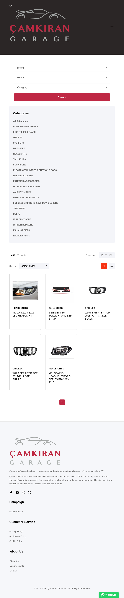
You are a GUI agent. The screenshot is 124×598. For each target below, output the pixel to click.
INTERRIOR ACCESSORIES (26, 186)
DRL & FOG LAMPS (23, 175)
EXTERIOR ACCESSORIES (26, 181)
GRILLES (17, 137)
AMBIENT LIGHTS (22, 192)
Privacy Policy (16, 531)
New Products (16, 511)
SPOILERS (18, 143)
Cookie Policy (15, 541)
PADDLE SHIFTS (21, 235)
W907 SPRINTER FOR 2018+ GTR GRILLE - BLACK (97, 315)
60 (106, 255)
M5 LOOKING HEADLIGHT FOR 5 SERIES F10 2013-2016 (59, 378)
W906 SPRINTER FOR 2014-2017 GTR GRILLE (25, 376)
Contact (13, 570)
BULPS (16, 214)
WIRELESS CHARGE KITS (26, 197)
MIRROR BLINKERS (23, 225)
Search (62, 97)
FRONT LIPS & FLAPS (24, 132)
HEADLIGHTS (20, 154)
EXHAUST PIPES (21, 230)
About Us (14, 561)
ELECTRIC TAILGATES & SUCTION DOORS (35, 170)
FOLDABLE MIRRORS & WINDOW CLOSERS (35, 203)
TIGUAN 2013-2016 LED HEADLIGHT (23, 314)
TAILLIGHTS (19, 159)
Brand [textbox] (20, 67)
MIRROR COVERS (22, 219)
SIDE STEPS (19, 208)
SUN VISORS (19, 164)
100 (110, 255)
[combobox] (62, 67)
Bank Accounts (17, 566)
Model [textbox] (20, 77)
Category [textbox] (22, 87)
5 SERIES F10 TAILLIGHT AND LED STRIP (60, 315)
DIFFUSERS (19, 148)
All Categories (20, 121)
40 (102, 255)
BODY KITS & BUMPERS (25, 126)
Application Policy (17, 536)
